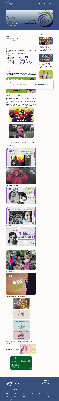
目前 (42, 3)
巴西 (44, 66)
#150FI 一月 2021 (9, 42)
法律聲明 (49, 399)
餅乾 (52, 399)
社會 (43, 50)
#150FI (7, 373)
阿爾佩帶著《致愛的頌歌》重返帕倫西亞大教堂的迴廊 (46, 47)
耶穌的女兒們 (16, 25)
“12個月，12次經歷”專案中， (11, 247)
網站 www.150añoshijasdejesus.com (28, 34)
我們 (39, 3)
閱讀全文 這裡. (8, 71)
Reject (41, 84)
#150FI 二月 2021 (9, 44)
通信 (29, 385)
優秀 (44, 49)
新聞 (12, 25)
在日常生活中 (48, 49)
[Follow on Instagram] (48, 380)
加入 (47, 3)
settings (11, 85)
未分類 (41, 50)
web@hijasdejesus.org (46, 382)
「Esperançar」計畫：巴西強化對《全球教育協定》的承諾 (45, 64)
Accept (37, 84)
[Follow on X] (46, 380)
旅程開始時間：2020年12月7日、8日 (12, 38)
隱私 (46, 399)
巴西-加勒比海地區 (48, 66)
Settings (46, 84)
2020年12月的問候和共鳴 (11, 40)
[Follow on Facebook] (44, 380)
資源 (45, 3)
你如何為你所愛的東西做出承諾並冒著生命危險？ (21, 147)
